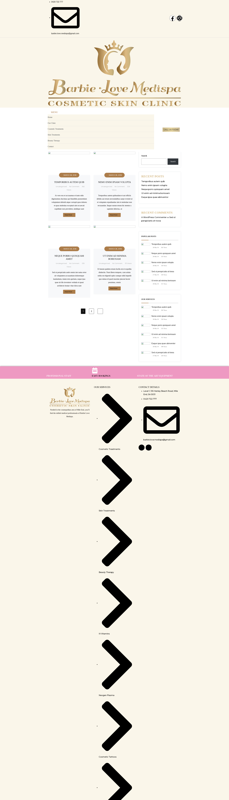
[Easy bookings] (95, 370)
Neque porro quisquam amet (155, 189)
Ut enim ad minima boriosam (155, 193)
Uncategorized (61, 186)
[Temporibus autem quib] (69, 153)
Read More (68, 215)
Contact (51, 146)
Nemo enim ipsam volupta (114, 182)
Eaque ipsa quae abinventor (154, 197)
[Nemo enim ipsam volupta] (114, 153)
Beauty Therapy (54, 141)
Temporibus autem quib (69, 182)
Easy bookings (101, 376)
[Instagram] (179, 18)
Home (50, 117)
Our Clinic (52, 123)
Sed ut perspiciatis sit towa (162, 271)
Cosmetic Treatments (55, 129)
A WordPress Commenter (154, 217)
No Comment (74, 186)
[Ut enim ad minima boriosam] (114, 227)
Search (144, 156)
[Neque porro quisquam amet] (69, 227)
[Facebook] (172, 18)
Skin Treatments (54, 135)
